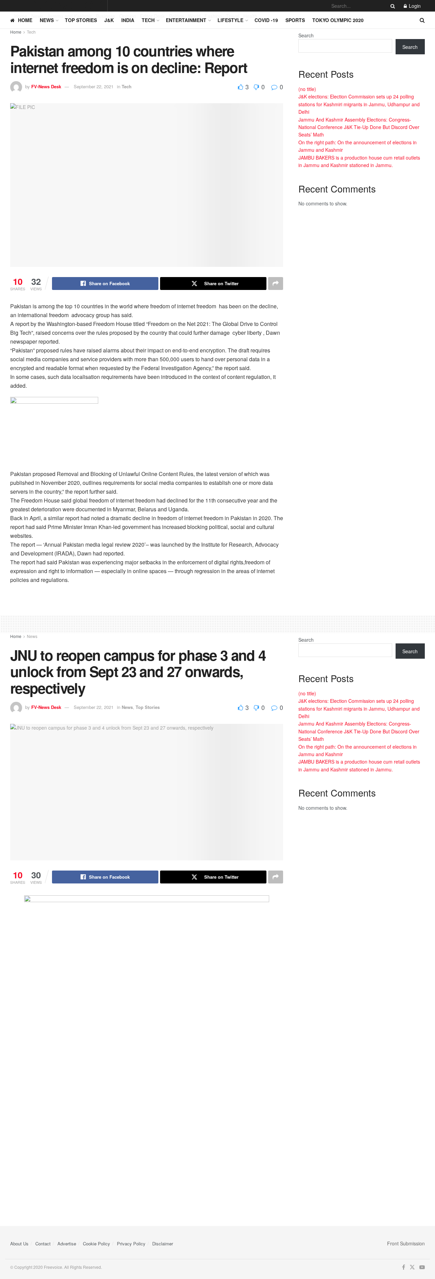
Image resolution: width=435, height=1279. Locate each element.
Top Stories (81, 20)
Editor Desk (152, 16)
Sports (295, 20)
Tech (148, 20)
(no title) (307, 89)
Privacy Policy (131, 1243)
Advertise (66, 1243)
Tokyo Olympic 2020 (338, 20)
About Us (19, 1243)
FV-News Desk (46, 86)
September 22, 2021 (94, 86)
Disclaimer (162, 1243)
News (37, 16)
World (194, 16)
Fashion (213, 16)
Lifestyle (230, 20)
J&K (109, 20)
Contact (43, 1243)
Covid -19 (266, 20)
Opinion (127, 16)
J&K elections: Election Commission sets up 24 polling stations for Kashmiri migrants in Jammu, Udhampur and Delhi (359, 104)
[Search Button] (391, 6)
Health (250, 16)
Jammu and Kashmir (69, 16)
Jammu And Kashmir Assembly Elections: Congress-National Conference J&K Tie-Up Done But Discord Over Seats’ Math (358, 127)
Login (414, 5)
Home (20, 16)
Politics (176, 16)
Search (306, 35)
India (127, 20)
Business (105, 16)
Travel (232, 16)
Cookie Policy (96, 1243)
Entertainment (186, 20)
